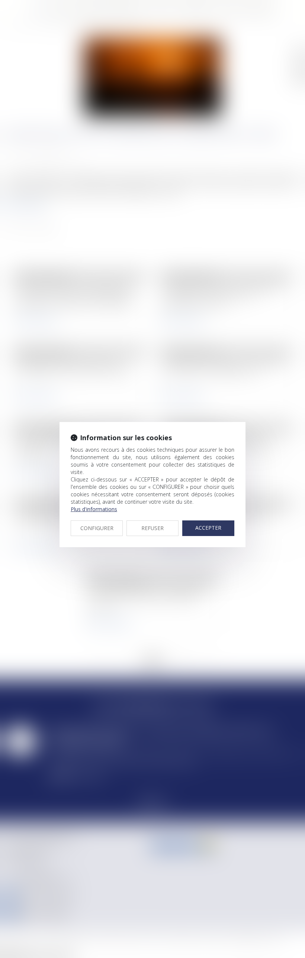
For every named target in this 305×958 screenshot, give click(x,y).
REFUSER (152, 528)
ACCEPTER (208, 527)
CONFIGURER (96, 528)
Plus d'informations (94, 509)
